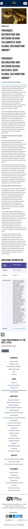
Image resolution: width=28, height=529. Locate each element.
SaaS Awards (14, 435)
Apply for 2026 (14, 361)
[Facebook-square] (7, 516)
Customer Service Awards (14, 423)
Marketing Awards (13, 405)
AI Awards (14, 443)
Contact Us (14, 382)
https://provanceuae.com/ (19, 328)
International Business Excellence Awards (14, 417)
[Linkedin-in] (14, 516)
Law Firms (14, 485)
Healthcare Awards (14, 433)
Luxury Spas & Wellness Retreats (14, 482)
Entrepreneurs (14, 480)
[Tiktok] (20, 516)
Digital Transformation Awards (14, 407)
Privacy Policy (14, 387)
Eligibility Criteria (14, 364)
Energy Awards (14, 420)
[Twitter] (17, 516)
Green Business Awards (14, 451)
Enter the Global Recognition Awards (14, 459)
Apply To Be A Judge (14, 369)
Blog (14, 371)
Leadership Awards (14, 410)
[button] (1, 3)
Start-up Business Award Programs (14, 464)
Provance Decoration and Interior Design (12, 85)
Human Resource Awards (14, 425)
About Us (14, 374)
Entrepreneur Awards (13, 400)
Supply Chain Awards (14, 430)
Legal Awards (14, 428)
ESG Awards (14, 448)
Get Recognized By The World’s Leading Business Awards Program (14, 391)
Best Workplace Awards (14, 445)
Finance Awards (14, 415)
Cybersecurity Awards (14, 438)
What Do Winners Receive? (14, 366)
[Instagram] (10, 516)
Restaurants (14, 475)
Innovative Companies (14, 477)
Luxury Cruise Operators (14, 490)
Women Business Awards (13, 402)
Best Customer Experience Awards (14, 412)
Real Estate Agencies (14, 488)
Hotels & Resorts (14, 472)
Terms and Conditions (14, 385)
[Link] (2, 334)
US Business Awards (14, 440)
